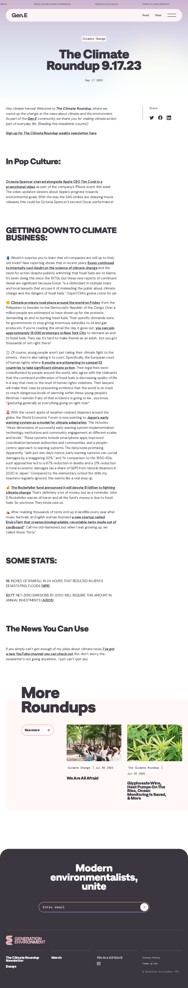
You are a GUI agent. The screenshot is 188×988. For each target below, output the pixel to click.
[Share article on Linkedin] (169, 118)
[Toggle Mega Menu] (171, 15)
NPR (45, 586)
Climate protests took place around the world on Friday (55, 303)
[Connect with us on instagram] (98, 964)
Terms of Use (150, 963)
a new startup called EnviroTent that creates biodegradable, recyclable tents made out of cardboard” (61, 522)
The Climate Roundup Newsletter (22, 959)
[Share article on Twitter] (151, 118)
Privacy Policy (151, 957)
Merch (56, 958)
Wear (158, 15)
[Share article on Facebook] (160, 118)
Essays (11, 966)
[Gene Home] (19, 15)
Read (145, 15)
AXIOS (48, 600)
